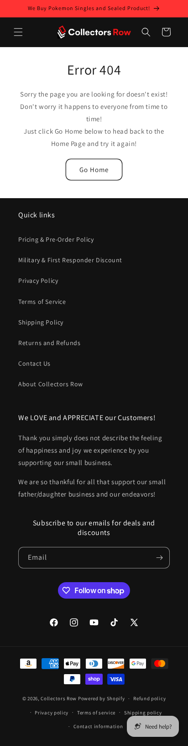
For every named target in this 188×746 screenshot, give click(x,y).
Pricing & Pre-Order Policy (56, 239)
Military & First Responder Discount (70, 260)
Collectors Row (59, 698)
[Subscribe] (159, 557)
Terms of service (96, 712)
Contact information (98, 726)
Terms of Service (42, 301)
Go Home (94, 169)
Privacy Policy (38, 280)
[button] (18, 32)
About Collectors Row (50, 384)
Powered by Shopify (101, 698)
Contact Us (34, 363)
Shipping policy (143, 712)
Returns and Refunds (49, 343)
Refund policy (149, 698)
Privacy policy (51, 712)
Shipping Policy (40, 322)
